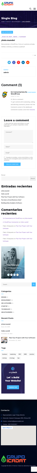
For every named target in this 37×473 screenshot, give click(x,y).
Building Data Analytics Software (11, 203)
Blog (8, 21)
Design (3, 297)
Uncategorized (6, 312)
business (4, 354)
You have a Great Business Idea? (11, 200)
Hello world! (5, 194)
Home (3, 21)
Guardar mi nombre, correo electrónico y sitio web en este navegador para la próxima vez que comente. (18, 158)
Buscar (3, 175)
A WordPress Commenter (11, 222)
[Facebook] (13, 62)
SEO (20, 354)
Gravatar (32, 110)
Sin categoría (16, 21)
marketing (13, 354)
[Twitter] (9, 62)
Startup (4, 306)
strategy (12, 358)
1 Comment (22, 37)
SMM (25, 354)
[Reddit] (27, 62)
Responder (32, 92)
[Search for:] (18, 284)
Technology (5, 309)
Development (6, 300)
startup (4, 358)
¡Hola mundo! (5, 191)
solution (32, 354)
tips (18, 358)
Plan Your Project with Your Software (12, 197)
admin (15, 37)
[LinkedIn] (23, 62)
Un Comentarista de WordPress (12, 218)
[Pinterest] (18, 62)
